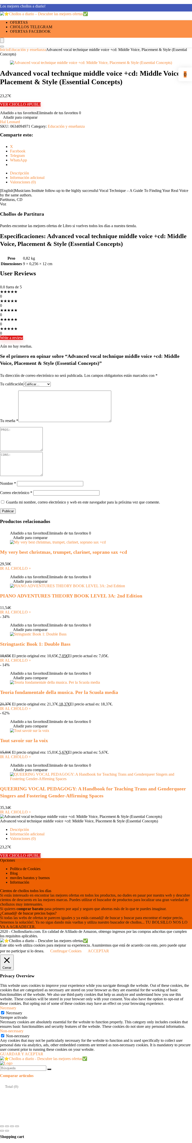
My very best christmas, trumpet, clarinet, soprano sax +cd (63, 552)
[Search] (2, 46)
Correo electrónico (16, 493)
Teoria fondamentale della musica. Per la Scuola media (59, 692)
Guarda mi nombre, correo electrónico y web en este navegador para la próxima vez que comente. (83, 502)
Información (19, 882)
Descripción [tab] (19, 173)
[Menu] (2, 40)
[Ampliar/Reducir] (2, 1126)
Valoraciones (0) (23, 838)
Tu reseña (9, 421)
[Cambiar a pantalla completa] (7, 1126)
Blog (14, 873)
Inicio (4, 49)
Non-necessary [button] (12, 1031)
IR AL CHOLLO (15, 568)
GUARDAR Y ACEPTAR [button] (21, 1054)
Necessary (14, 1013)
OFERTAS (19, 22)
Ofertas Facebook (30, 31)
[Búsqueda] (49, 1069)
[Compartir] (12, 1126)
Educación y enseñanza (27, 49)
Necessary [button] (8, 1008)
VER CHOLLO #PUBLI (20, 104)
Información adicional (27, 834)
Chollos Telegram (31, 27)
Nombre (8, 483)
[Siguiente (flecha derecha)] (7, 1131)
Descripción (19, 829)
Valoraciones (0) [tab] (23, 182)
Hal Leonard (10, 122)
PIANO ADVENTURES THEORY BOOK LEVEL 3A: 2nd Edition (71, 595)
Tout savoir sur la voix (24, 740)
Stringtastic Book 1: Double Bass (35, 644)
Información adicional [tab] (27, 177)
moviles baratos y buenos (30, 878)
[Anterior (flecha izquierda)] (2, 1131)
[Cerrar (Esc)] (17, 1126)
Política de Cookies (25, 869)
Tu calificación (11, 384)
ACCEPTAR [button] (98, 951)
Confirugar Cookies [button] (66, 951)
